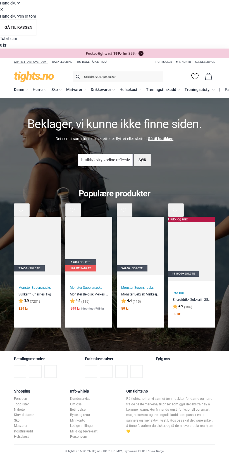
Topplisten (22, 404)
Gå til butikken (160, 138)
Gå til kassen (18, 27)
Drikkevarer (101, 89)
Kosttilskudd (23, 431)
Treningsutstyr (198, 89)
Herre (38, 89)
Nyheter (20, 410)
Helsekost (128, 89)
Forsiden (20, 399)
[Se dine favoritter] (195, 76)
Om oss (76, 404)
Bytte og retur (80, 415)
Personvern (78, 437)
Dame (19, 89)
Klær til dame (24, 415)
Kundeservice (205, 61)
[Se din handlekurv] (208, 76)
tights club (163, 61)
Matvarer (74, 89)
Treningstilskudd (161, 89)
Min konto (183, 61)
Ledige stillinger (82, 426)
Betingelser (78, 410)
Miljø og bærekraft (83, 431)
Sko (54, 89)
